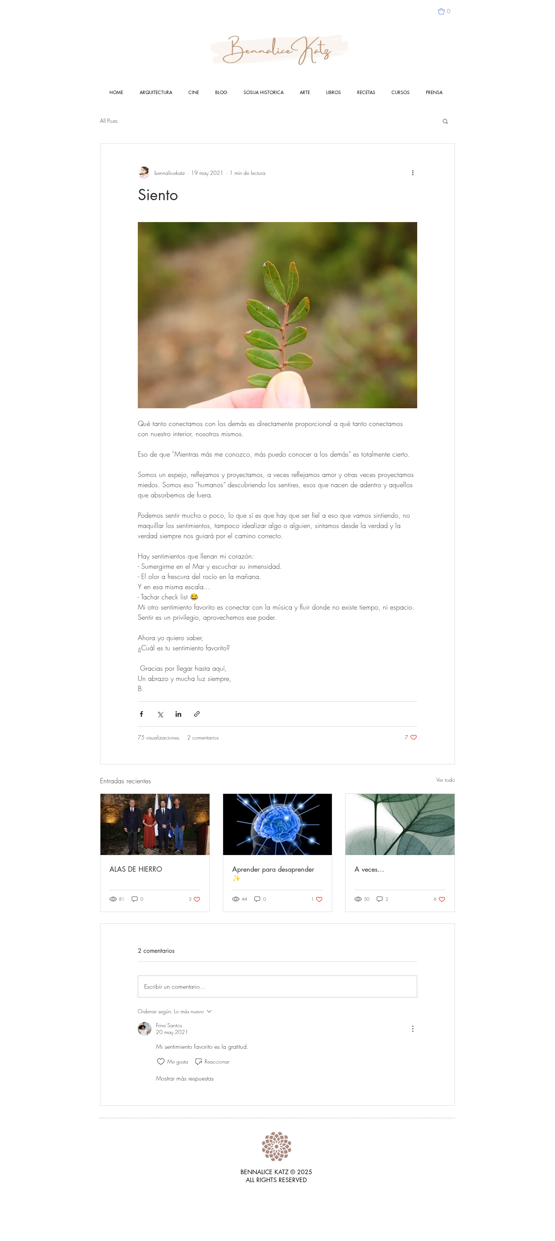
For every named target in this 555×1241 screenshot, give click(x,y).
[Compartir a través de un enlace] (196, 714)
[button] (447, 11)
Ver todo (445, 779)
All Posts (108, 120)
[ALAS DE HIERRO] (155, 824)
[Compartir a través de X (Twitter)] (159, 714)
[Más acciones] (412, 172)
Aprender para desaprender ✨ (273, 873)
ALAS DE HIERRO (135, 869)
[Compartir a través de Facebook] (141, 714)
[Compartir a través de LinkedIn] (178, 714)
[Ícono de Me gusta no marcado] (161, 1061)
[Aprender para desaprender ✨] (277, 824)
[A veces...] (400, 824)
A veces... (369, 869)
